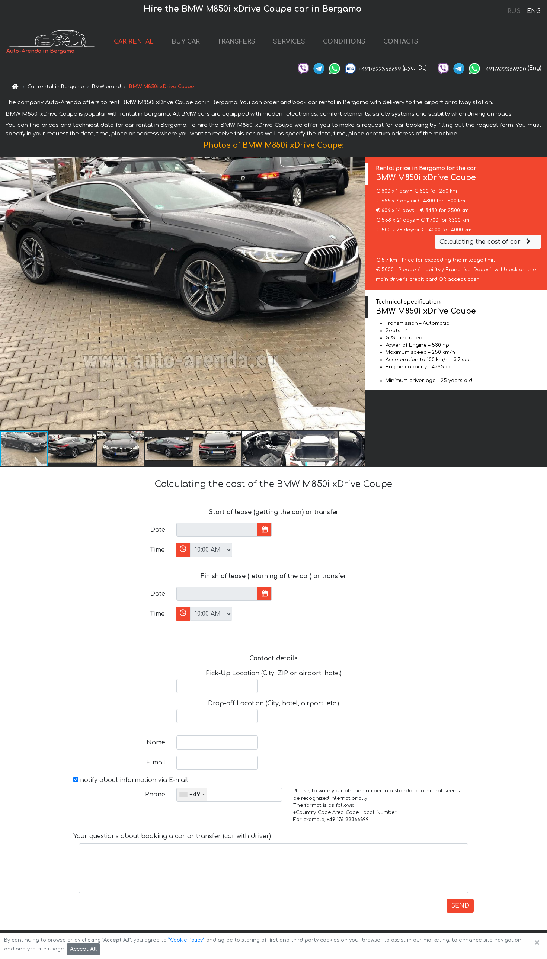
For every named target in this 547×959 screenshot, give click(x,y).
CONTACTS (400, 41)
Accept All (83, 949)
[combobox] (192, 794)
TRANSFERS (236, 41)
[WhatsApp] (334, 68)
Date (157, 529)
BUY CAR (186, 41)
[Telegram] (319, 68)
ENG (533, 11)
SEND (460, 905)
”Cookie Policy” (186, 940)
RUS (514, 11)
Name (156, 742)
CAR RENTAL (134, 41)
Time (157, 549)
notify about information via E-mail (133, 780)
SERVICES (289, 41)
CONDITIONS (344, 41)
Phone (155, 794)
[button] (72, 448)
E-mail (155, 762)
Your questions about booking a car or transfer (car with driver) (172, 836)
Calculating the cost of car (480, 241)
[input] (217, 530)
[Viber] (303, 68)
